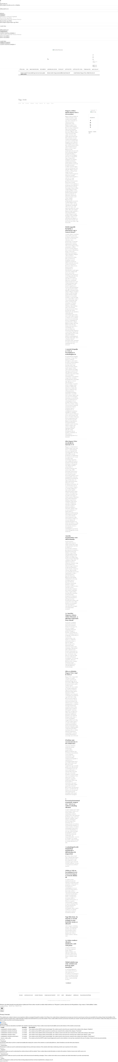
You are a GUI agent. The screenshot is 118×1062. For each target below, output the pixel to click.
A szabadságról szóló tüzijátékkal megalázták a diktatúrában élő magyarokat (71, 850)
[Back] (0, 2)
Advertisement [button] (3, 1052)
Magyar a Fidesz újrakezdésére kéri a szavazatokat (71, 112)
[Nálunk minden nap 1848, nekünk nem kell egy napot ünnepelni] (83, 963)
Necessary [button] (2, 1021)
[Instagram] (93, 57)
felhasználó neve (4, 9)
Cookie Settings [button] (4, 1006)
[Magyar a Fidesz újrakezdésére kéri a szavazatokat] (83, 112)
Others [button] (1, 1057)
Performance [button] (3, 1044)
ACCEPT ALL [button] (19, 1006)
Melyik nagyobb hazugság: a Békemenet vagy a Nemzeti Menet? (71, 229)
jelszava (2, 13)
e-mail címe (3, 26)
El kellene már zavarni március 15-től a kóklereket (71, 741)
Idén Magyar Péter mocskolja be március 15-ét (71, 442)
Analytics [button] (2, 1048)
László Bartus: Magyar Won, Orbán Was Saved (84, 73)
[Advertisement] (59, 85)
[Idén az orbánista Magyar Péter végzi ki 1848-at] (83, 672)
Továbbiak (68, 983)
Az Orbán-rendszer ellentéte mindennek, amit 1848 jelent (71, 942)
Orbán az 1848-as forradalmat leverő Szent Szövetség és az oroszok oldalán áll (71, 874)
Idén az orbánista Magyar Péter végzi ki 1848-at (71, 673)
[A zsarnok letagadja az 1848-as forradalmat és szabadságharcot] (83, 350)
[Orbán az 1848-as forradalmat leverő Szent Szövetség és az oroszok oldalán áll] (83, 871)
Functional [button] (2, 1039)
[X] (93, 59)
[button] (48, 59)
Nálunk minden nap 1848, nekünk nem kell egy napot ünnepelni (71, 964)
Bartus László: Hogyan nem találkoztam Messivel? (58, 73)
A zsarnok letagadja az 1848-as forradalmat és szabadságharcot (71, 351)
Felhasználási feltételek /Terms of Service (10, 19)
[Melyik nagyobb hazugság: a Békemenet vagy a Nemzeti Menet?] (83, 228)
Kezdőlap (90, 131)
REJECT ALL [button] (12, 1006)
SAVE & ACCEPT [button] (4, 1061)
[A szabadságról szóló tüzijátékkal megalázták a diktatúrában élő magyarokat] (83, 848)
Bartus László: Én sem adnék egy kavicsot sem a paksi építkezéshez (33, 73)
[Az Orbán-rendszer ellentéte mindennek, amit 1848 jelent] (83, 941)
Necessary (3, 1023)
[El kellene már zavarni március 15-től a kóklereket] (83, 741)
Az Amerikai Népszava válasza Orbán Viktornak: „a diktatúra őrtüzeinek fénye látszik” (71, 616)
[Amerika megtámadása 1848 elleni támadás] (83, 537)
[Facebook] (93, 55)
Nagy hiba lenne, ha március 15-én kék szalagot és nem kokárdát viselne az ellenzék (71, 920)
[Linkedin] (90, 125)
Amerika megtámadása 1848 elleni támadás (71, 537)
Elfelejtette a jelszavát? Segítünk (8, 16)
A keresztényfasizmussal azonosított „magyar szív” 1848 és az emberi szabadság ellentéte (72, 803)
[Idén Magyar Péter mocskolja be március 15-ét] (83, 442)
